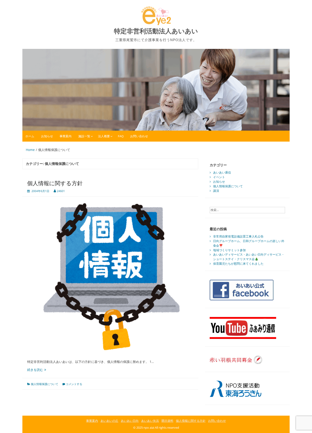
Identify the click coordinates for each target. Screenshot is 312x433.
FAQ (121, 136)
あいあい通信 (222, 172)
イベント (219, 177)
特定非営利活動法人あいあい (156, 31)
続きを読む (36, 369)
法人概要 (104, 136)
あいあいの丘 (109, 421)
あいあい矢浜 (150, 421)
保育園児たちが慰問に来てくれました (238, 263)
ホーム (29, 136)
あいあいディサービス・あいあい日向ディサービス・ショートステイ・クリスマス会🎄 (248, 256)
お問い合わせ (139, 136)
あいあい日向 (130, 421)
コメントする (74, 384)
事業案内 (65, 136)
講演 (216, 191)
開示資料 (167, 421)
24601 (61, 191)
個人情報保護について (44, 384)
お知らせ (47, 136)
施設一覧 (84, 136)
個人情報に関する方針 (55, 183)
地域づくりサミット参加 (229, 250)
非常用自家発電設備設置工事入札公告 (238, 236)
